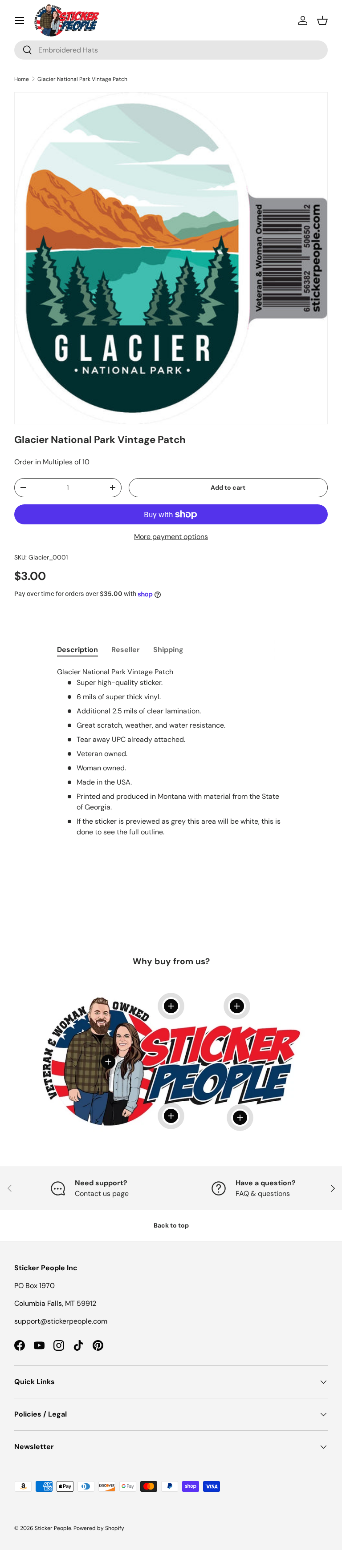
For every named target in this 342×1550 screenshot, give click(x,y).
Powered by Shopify (98, 1528)
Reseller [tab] (125, 649)
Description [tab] (77, 649)
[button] (322, 20)
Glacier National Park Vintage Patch (82, 79)
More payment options (171, 536)
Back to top (171, 1225)
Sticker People (53, 1528)
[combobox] (171, 50)
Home (21, 79)
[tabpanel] (171, 761)
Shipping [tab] (168, 649)
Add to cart (228, 487)
